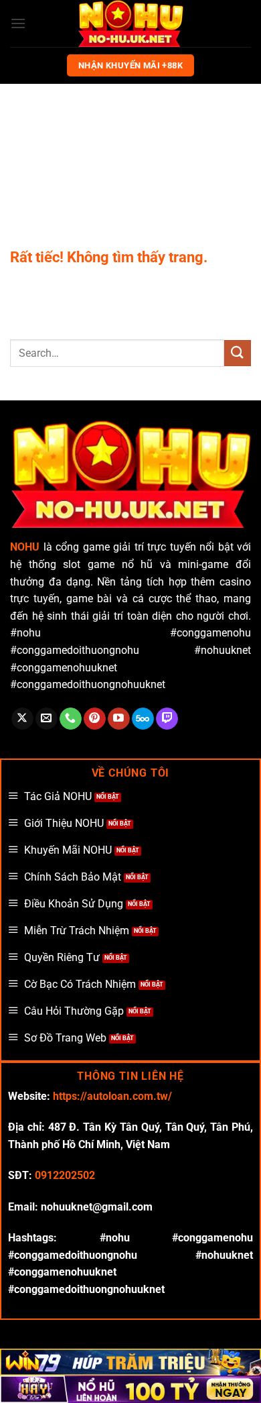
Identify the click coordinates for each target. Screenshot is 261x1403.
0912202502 (65, 1175)
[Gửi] (237, 353)
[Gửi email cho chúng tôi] (46, 719)
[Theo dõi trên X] (22, 719)
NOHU (24, 547)
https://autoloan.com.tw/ (112, 1096)
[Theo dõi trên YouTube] (119, 719)
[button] (18, 23)
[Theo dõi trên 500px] (143, 719)
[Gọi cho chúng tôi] (71, 719)
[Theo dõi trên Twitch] (167, 719)
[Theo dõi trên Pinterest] (95, 719)
